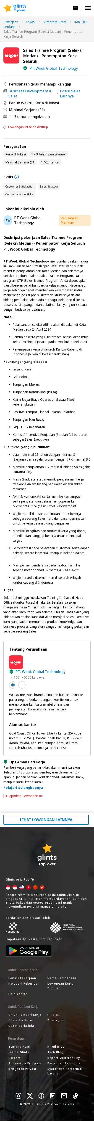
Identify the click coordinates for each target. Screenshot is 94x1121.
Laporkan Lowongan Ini (25, 796)
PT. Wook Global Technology (53, 68)
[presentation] (14, 8)
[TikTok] (75, 1095)
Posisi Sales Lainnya (70, 93)
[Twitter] (29, 1095)
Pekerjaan (10, 22)
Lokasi (30, 22)
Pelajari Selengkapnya (23, 787)
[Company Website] (12, 685)
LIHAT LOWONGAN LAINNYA (46, 819)
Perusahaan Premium (69, 220)
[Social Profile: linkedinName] (21, 685)
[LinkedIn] (52, 1095)
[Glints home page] (14, 8)
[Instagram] (18, 1095)
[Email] (64, 1095)
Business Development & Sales (30, 93)
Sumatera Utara (55, 22)
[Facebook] (41, 1095)
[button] (75, 8)
